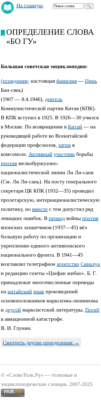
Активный (40, 154)
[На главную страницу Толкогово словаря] (8, 12)
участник (64, 154)
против (9, 163)
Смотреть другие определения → (41, 342)
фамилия (66, 81)
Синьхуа (90, 264)
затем (64, 145)
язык (38, 291)
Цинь (91, 81)
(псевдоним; (15, 81)
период (57, 218)
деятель (53, 99)
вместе (40, 209)
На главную (29, 5)
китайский (20, 291)
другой (13, 310)
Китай (75, 127)
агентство (68, 264)
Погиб (92, 310)
